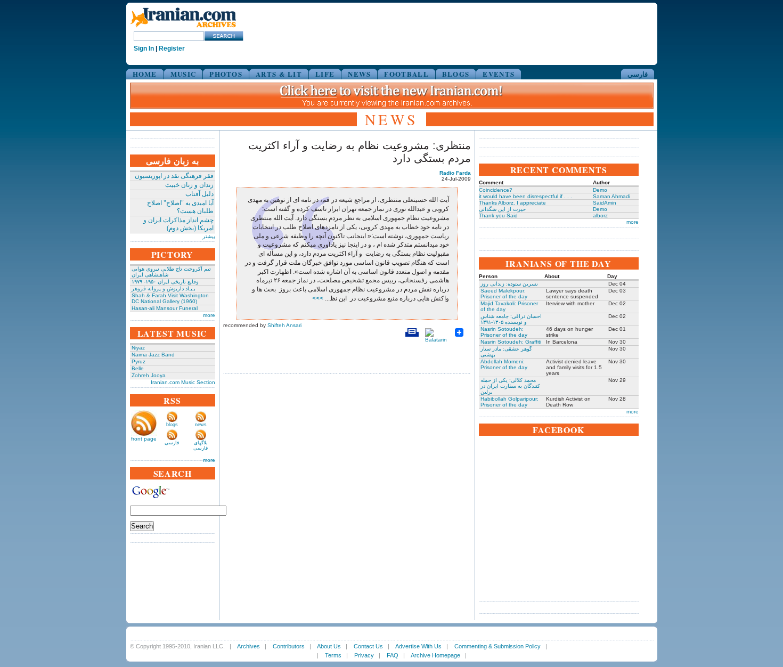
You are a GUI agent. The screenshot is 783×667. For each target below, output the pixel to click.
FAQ (392, 655)
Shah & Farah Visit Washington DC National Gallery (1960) (170, 298)
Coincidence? (495, 190)
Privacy (364, 655)
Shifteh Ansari (284, 325)
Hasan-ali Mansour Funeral (165, 308)
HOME (145, 74)
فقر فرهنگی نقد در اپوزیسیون (174, 176)
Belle (138, 368)
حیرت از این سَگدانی (502, 209)
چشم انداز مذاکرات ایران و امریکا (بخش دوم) (178, 224)
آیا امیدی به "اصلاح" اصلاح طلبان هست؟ (180, 207)
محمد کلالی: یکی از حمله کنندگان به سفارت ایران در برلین (510, 386)
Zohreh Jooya (149, 375)
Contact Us (368, 646)
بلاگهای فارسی (200, 445)
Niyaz (138, 348)
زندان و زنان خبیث (189, 185)
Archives (248, 646)
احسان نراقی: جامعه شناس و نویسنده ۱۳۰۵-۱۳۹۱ (511, 319)
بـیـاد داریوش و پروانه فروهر (163, 288)
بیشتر (208, 236)
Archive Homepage (435, 655)
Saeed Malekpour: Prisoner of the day (503, 293)
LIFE (325, 74)
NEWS (359, 74)
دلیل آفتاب (199, 194)
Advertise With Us (418, 646)
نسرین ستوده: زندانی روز (509, 284)
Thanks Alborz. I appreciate (512, 203)
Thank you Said (498, 215)
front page (144, 439)
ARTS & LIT (279, 74)
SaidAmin (604, 203)
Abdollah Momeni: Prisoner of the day (503, 364)
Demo (600, 190)
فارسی (637, 74)
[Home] (183, 28)
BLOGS (456, 74)
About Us (329, 646)
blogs (172, 424)
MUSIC (183, 74)
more (209, 315)
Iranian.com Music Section (183, 382)
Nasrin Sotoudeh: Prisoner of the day (503, 332)
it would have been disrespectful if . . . (525, 196)
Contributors (289, 646)
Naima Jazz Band (153, 354)
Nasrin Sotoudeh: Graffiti (510, 342)
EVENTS (499, 74)
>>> (318, 298)
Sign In (144, 48)
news (201, 424)
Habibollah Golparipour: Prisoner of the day (509, 402)
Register (172, 48)
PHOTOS (225, 74)
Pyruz (138, 361)
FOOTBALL (406, 74)
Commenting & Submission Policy (497, 646)
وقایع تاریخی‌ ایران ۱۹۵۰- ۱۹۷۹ (165, 281)
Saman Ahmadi (611, 196)
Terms (333, 655)
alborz (600, 215)
